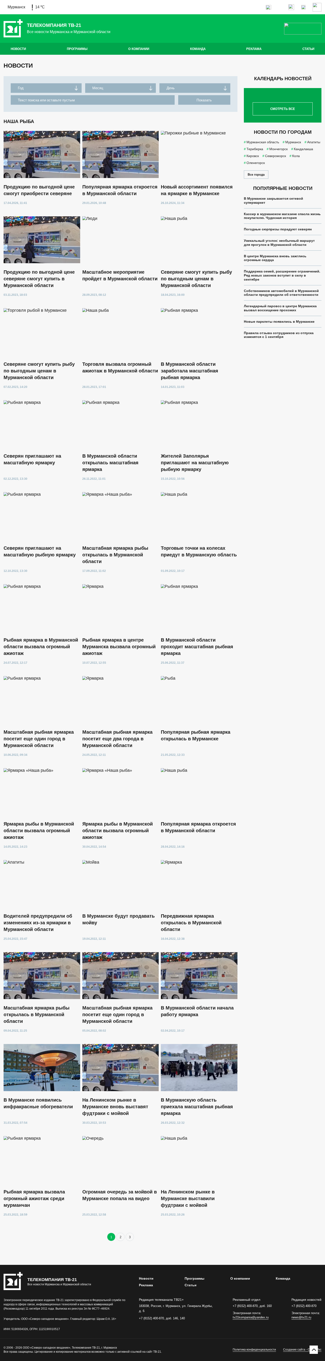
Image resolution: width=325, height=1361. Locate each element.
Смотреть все (282, 109)
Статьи (308, 49)
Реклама (253, 49)
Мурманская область (262, 142)
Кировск (252, 156)
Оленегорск (255, 162)
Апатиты (313, 142)
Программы (77, 49)
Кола (296, 156)
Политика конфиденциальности (254, 1349)
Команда (198, 49)
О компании (138, 49)
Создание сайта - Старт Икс (302, 1349)
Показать (204, 100)
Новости (18, 49)
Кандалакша (303, 149)
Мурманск (293, 142)
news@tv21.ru (301, 1317)
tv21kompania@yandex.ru (251, 1317)
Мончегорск (278, 149)
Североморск (275, 156)
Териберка (254, 149)
